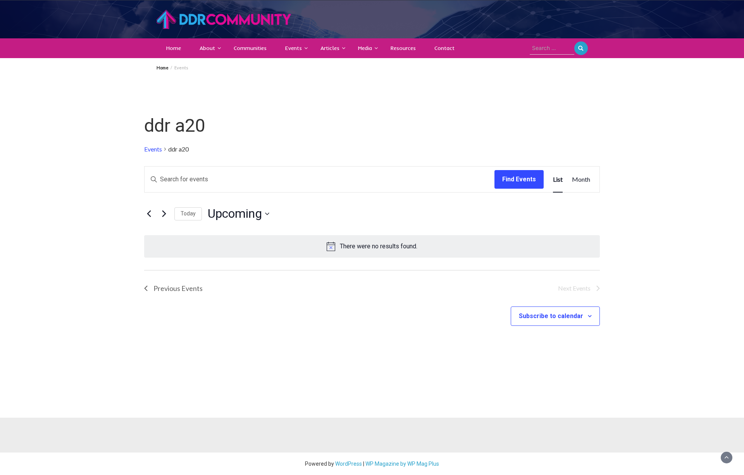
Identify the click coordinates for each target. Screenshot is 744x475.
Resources (403, 48)
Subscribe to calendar (551, 316)
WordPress (348, 464)
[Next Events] (164, 214)
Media (365, 48)
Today (188, 213)
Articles (329, 48)
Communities (250, 48)
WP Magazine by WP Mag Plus (402, 464)
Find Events (519, 179)
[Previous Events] (148, 214)
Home (173, 48)
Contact (444, 48)
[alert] (372, 246)
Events (293, 48)
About (207, 48)
